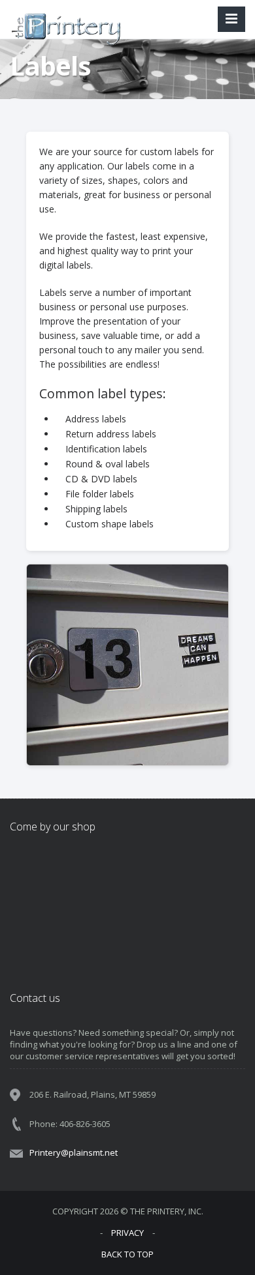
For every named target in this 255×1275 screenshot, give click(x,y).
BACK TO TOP (127, 1254)
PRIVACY (127, 1232)
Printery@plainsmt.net (73, 1152)
